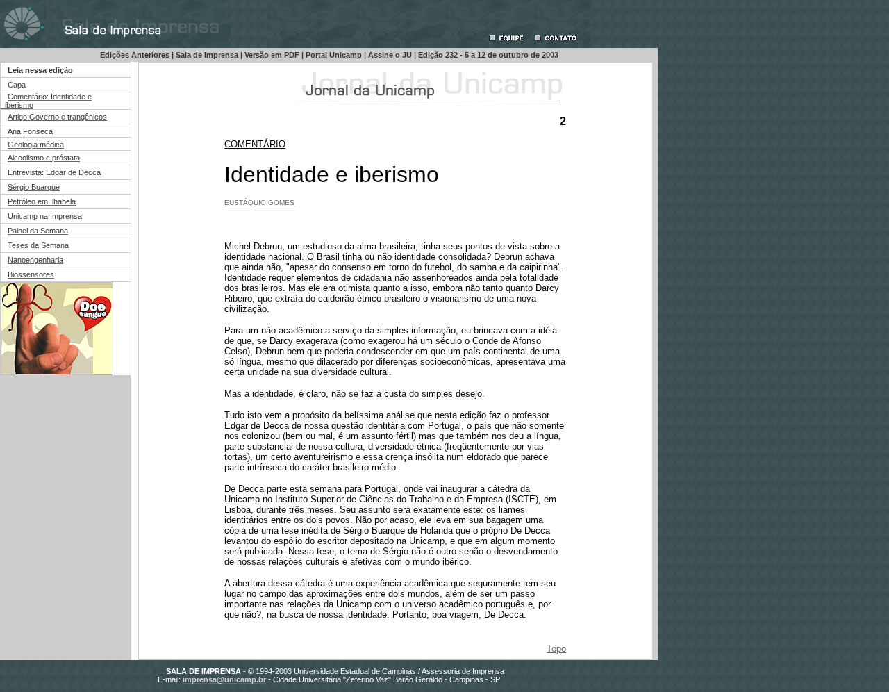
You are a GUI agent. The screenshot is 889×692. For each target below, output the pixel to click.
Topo (556, 648)
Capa (17, 85)
